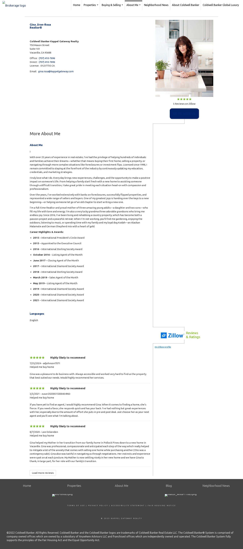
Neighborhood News (156, 4)
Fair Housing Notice (162, 505)
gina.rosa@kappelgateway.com (56, 71)
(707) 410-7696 (47, 58)
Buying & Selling (113, 6)
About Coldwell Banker (185, 4)
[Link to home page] (15, 4)
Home (76, 4)
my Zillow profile (163, 347)
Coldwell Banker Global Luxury (221, 4)
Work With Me (184, 113)
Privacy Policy (98, 505)
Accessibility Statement (128, 505)
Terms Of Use (76, 505)
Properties (91, 6)
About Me (133, 6)
